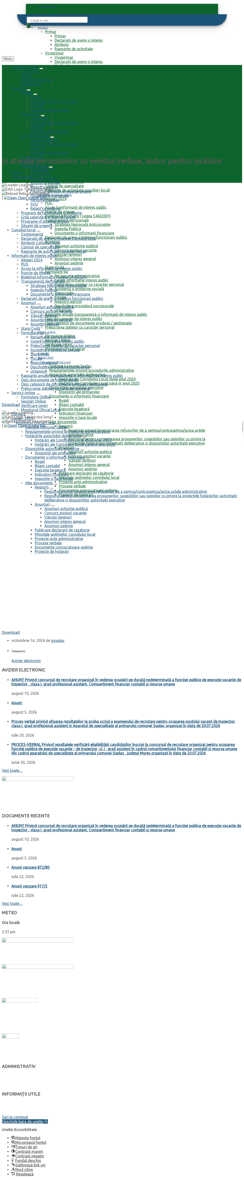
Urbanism (38, 170)
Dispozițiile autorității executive (28, 1076)
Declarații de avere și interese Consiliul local (82, 177)
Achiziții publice (68, 117)
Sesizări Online (33, 401)
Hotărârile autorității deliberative (29, 1080)
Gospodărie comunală (73, 134)
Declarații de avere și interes (79, 40)
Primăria (43, 27)
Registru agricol (68, 126)
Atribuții (62, 44)
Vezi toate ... (12, 770)
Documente (21, 177)
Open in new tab (31, 198)
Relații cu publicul (70, 147)
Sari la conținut (15, 1117)
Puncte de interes (16, 1108)
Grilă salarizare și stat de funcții (72, 156)
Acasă (16, 172)
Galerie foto (31, 84)
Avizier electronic (26, 661)
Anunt (16, 703)
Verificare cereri (34, 405)
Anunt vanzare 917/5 (29, 886)
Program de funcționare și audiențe (75, 151)
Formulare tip (13, 1103)
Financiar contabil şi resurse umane (85, 130)
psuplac (58, 640)
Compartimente (58, 104)
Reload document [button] (34, 193)
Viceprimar (54, 53)
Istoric (26, 76)
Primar (50, 32)
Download (11, 404)
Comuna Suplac (47, 6)
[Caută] (28, 25)
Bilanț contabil (71, 404)
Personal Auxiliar (69, 139)
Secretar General (59, 74)
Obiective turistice (36, 80)
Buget (64, 400)
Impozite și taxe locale (20, 1085)
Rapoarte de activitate (74, 49)
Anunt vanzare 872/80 (30, 867)
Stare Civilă (64, 113)
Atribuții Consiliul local (64, 181)
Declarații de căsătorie (20, 1113)
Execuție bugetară (74, 409)
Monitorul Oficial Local (41, 410)
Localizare (54, 10)
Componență (56, 173)
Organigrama (56, 96)
